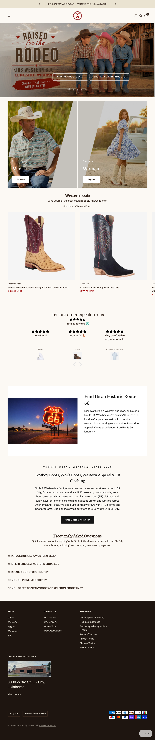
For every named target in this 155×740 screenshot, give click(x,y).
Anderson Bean (14, 284)
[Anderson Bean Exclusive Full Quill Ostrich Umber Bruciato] (41, 246)
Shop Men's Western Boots (77, 206)
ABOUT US (50, 612)
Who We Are (50, 617)
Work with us (50, 626)
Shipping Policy (87, 643)
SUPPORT (85, 612)
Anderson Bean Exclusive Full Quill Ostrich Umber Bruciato (38, 287)
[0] (145, 15)
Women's (12, 622)
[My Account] (136, 15)
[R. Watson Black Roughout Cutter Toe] (113, 246)
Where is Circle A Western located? (33, 564)
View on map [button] (14, 694)
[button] (75, 364)
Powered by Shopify (47, 725)
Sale (10, 635)
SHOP (11, 612)
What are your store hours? (28, 572)
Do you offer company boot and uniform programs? (45, 588)
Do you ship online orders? (27, 580)
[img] (77, 319)
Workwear (13, 631)
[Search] (140, 15)
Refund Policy (87, 647)
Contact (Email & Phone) (92, 617)
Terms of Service (88, 634)
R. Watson (84, 284)
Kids (10, 627)
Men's (11, 617)
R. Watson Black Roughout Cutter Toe (99, 287)
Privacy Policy (87, 639)
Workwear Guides (53, 631)
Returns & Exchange (90, 622)
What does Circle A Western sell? (32, 556)
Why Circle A (50, 622)
